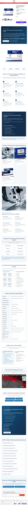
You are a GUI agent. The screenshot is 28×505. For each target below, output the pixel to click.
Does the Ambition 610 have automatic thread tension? (10, 458)
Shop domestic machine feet (9, 400)
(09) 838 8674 (7, 428)
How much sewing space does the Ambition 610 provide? (10, 450)
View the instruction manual (18, 400)
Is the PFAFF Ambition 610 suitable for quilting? (9, 445)
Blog (4, 500)
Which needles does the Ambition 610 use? (8, 471)
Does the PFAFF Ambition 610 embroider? (8, 466)
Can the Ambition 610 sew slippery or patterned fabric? (10, 463)
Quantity (17, 16)
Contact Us (9, 500)
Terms (11, 500)
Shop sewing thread (19, 398)
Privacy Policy (14, 500)
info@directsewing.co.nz (8, 430)
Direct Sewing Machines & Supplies (6, 503)
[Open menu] (1, 1)
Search (2, 500)
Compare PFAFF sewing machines (20, 486)
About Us (6, 500)
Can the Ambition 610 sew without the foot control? (9, 453)
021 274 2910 (7, 429)
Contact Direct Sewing (7, 432)
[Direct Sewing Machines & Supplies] (14, 1)
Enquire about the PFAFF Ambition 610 (9, 486)
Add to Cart (21, 20)
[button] (13, 11)
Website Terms (17, 500)
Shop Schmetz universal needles (10, 398)
